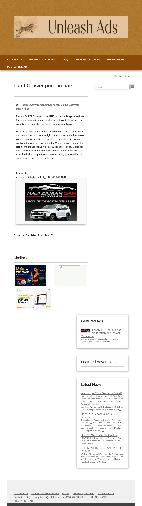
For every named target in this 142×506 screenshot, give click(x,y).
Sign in (128, 76)
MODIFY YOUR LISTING (42, 59)
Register (118, 76)
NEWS (65, 493)
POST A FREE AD (17, 67)
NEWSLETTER (106, 493)
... (120, 409)
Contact (18, 497)
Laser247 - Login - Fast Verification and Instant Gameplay (101, 333)
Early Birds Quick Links (46, 497)
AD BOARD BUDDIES (87, 59)
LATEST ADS (14, 59)
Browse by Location (83, 493)
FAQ (65, 59)
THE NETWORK (116, 59)
